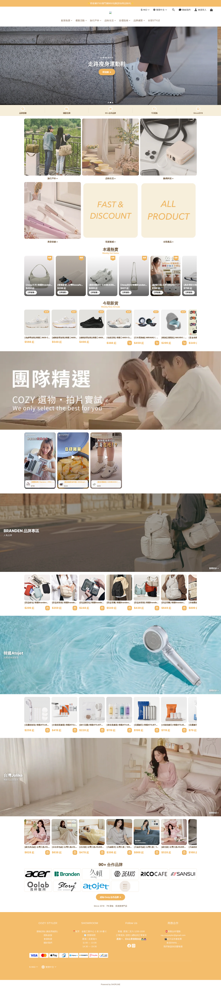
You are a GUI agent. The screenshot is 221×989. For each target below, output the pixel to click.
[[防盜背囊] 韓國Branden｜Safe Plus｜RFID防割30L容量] (174, 588)
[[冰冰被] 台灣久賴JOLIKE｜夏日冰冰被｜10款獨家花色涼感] (92, 832)
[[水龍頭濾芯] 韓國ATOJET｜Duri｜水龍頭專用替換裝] (174, 710)
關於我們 (48, 942)
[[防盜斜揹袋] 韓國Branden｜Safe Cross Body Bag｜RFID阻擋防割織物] (64, 588)
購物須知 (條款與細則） (48, 931)
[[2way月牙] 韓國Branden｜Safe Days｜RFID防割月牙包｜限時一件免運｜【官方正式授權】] (39, 276)
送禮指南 (123, 20)
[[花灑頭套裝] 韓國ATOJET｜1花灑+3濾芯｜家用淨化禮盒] (37, 710)
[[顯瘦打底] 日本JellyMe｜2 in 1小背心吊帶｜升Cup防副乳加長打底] (165, 276)
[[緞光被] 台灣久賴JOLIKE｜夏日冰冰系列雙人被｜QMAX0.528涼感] (174, 832)
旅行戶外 (94, 20)
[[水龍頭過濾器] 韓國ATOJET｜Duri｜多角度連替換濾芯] (64, 710)
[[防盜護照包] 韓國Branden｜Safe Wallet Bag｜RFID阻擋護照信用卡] (92, 588)
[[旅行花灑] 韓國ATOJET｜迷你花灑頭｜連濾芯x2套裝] (92, 710)
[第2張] (110, 102)
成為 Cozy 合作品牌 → (110, 897)
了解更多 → (110, 72)
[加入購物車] (129, 343)
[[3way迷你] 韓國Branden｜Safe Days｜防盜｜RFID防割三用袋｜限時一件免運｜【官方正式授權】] (134, 276)
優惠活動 (80, 20)
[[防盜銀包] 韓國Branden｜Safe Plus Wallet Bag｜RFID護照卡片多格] (37, 588)
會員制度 (48, 939)
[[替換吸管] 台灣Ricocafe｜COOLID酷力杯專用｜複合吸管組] (71, 276)
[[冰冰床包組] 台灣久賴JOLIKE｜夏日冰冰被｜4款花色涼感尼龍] (64, 832)
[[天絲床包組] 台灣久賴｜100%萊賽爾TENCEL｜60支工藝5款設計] (147, 832)
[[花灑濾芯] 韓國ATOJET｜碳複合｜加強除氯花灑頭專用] (147, 710)
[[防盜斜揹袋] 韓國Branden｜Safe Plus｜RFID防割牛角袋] (147, 588)
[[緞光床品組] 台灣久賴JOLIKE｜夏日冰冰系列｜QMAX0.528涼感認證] (37, 832)
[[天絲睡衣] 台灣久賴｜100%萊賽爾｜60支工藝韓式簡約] (119, 832)
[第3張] (112, 102)
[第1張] (108, 102)
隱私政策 (48, 935)
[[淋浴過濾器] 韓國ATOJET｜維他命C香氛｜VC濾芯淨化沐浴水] (119, 710)
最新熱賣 (65, 20)
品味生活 (109, 20)
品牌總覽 (138, 20)
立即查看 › (31, 292)
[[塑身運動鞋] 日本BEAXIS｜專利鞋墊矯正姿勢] (102, 276)
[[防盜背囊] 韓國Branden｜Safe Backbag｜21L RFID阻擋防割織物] (119, 588)
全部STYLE (154, 20)
